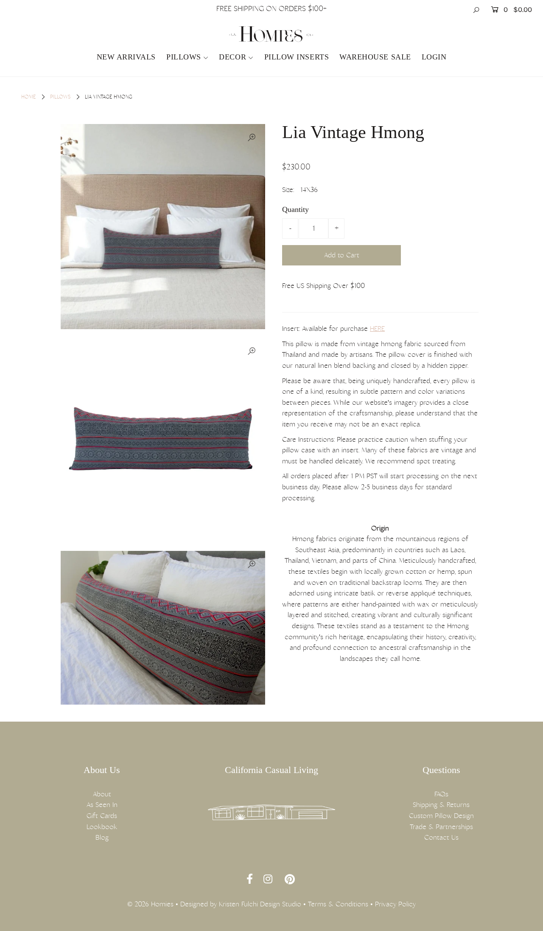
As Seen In (102, 805)
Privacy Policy (395, 904)
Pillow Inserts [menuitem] (296, 57)
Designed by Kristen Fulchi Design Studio (240, 904)
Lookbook (102, 827)
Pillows (183, 57)
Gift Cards (102, 816)
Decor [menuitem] (232, 57)
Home (28, 97)
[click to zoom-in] (251, 137)
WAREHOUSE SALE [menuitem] (375, 57)
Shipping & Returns (441, 805)
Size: (288, 190)
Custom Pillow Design (441, 816)
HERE (377, 328)
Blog (102, 837)
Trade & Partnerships (441, 827)
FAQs (441, 794)
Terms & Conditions (338, 904)
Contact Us (441, 837)
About (102, 794)
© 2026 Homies (150, 904)
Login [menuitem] (434, 57)
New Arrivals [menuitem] (126, 57)
